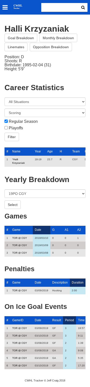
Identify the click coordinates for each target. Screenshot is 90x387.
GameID (18, 320)
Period (69, 320)
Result (56, 320)
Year (38, 151)
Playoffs (16, 128)
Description (60, 282)
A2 (79, 230)
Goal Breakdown (21, 38)
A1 (66, 230)
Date (38, 230)
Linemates (16, 47)
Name (16, 151)
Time (81, 320)
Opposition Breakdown (51, 47)
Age (50, 151)
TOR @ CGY (19, 238)
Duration (78, 282)
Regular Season (23, 122)
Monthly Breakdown (58, 38)
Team (76, 151)
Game (16, 230)
